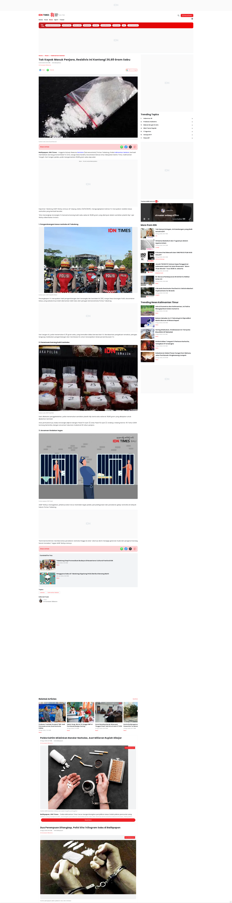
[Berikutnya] (138, 701)
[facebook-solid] (126, 146)
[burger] (192, 19)
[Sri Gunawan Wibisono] (41, 601)
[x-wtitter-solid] (130, 146)
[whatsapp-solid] (121, 146)
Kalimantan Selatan (121, 152)
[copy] (134, 146)
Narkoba (80, 152)
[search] (178, 15)
